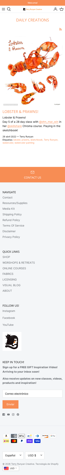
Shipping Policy (12, 214)
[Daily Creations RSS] (60, 29)
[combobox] (11, 468)
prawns (25, 139)
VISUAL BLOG (12, 285)
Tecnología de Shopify (47, 464)
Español (10, 455)
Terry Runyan (51, 139)
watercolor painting (24, 142)
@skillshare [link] (14, 126)
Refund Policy (11, 220)
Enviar (10, 404)
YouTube (8, 324)
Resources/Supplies (15, 203)
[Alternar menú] (3, 9)
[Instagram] (13, 414)
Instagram (9, 311)
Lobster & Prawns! (20, 111)
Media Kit (9, 208)
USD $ (32, 455)
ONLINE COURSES (14, 268)
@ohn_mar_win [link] (48, 121)
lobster (16, 139)
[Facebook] (4, 414)
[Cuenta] (54, 9)
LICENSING (10, 279)
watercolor (8, 142)
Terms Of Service (13, 225)
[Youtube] (8, 414)
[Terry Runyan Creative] (32, 9)
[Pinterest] (18, 414)
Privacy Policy (11, 237)
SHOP (6, 257)
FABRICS (8, 273)
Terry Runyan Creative (22, 464)
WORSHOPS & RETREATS (19, 262)
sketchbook (36, 139)
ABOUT (7, 290)
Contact (7, 197)
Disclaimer (9, 231)
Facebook (9, 317)
